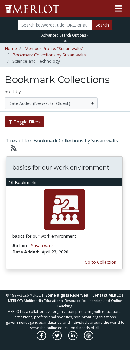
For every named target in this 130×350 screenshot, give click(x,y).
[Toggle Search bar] (65, 41)
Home (11, 48)
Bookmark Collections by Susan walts (49, 55)
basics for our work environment (60, 167)
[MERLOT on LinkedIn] (73, 338)
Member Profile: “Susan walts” (53, 48)
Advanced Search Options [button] (63, 35)
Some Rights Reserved (66, 295)
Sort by (13, 91)
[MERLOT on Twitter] (57, 338)
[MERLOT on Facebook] (41, 338)
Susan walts (42, 245)
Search (102, 25)
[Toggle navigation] (118, 8)
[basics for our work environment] (64, 209)
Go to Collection (100, 262)
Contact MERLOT (108, 295)
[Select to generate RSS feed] (11, 147)
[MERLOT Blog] (89, 338)
